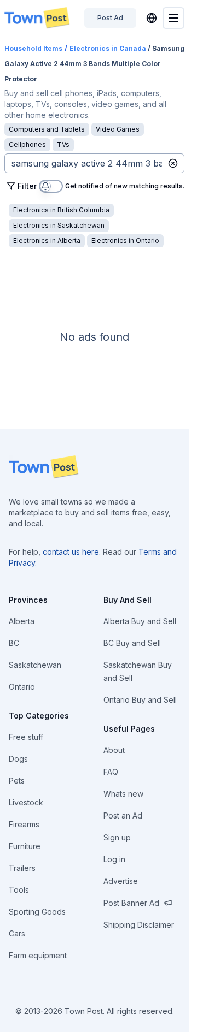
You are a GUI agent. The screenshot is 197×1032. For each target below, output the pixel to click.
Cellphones (27, 144)
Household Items (33, 48)
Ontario (22, 686)
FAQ (110, 771)
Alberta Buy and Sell (139, 621)
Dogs (18, 758)
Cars (17, 933)
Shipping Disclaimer (138, 924)
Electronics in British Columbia (61, 210)
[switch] (51, 186)
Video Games (118, 129)
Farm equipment (38, 955)
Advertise (120, 881)
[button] (173, 163)
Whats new (123, 793)
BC (14, 643)
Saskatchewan (35, 664)
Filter (27, 186)
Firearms (24, 824)
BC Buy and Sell (132, 643)
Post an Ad (122, 815)
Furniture (24, 846)
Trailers (22, 868)
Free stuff (26, 737)
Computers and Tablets (47, 129)
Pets (17, 780)
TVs (63, 144)
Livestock (26, 802)
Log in (114, 859)
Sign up (117, 837)
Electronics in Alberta (46, 240)
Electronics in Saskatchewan (59, 225)
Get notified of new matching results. (124, 186)
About (114, 750)
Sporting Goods (37, 911)
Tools (19, 889)
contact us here (71, 551)
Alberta (21, 621)
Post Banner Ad (131, 903)
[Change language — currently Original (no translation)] (151, 18)
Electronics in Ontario (125, 240)
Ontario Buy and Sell (140, 699)
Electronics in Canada (107, 48)
